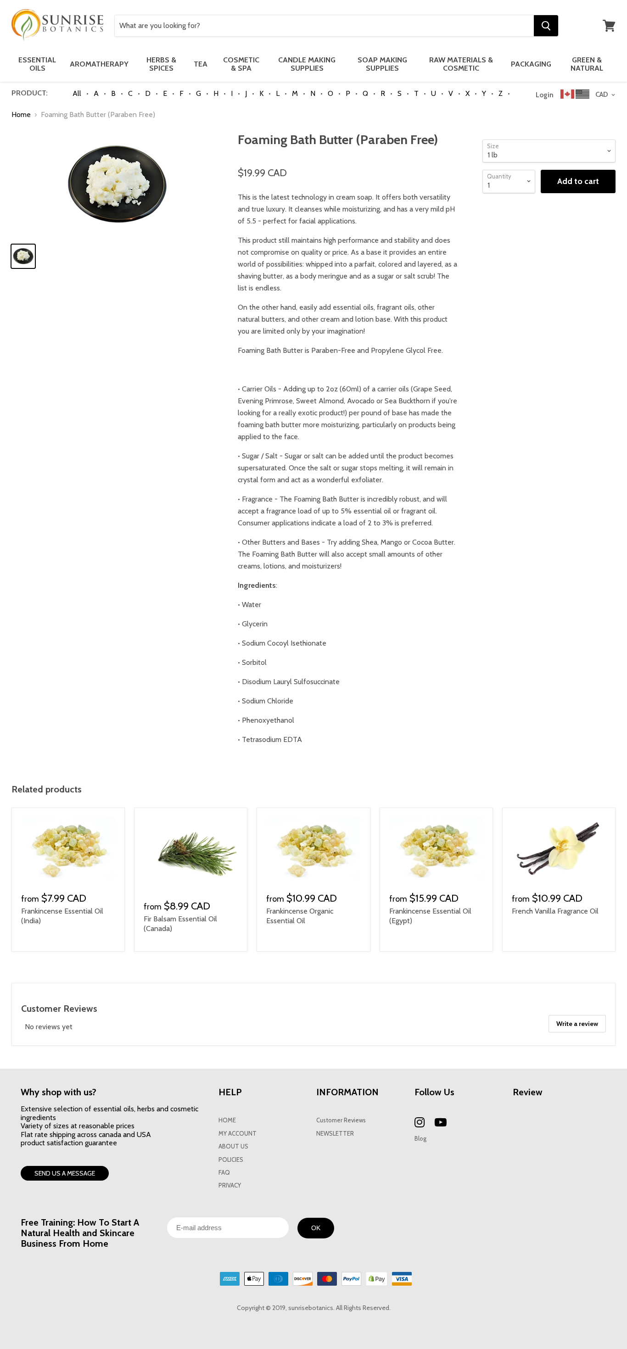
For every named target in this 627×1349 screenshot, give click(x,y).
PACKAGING (531, 64)
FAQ (224, 1172)
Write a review (577, 1024)
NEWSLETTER (335, 1133)
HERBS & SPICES (161, 64)
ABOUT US (233, 1146)
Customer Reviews (341, 1120)
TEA (200, 64)
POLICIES (230, 1159)
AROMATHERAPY (99, 64)
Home (21, 115)
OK (315, 1228)
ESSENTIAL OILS (37, 64)
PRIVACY (229, 1185)
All (77, 93)
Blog (420, 1138)
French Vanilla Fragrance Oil (555, 911)
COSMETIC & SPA (241, 64)
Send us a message (64, 1173)
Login (545, 95)
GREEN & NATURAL (587, 64)
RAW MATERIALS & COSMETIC (461, 64)
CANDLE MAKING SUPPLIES (307, 64)
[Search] (546, 25)
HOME (227, 1120)
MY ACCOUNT (237, 1133)
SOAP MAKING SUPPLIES (382, 64)
